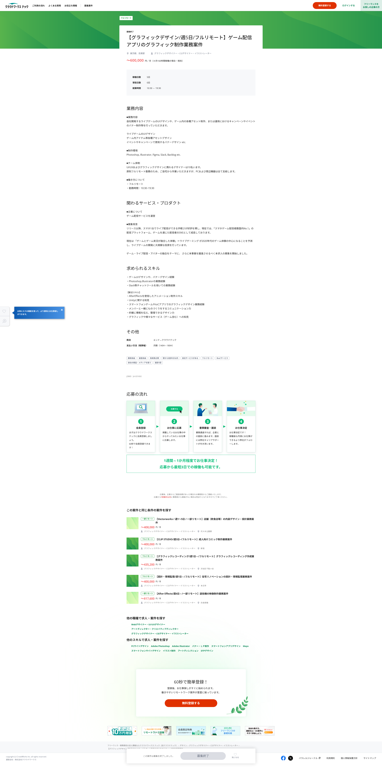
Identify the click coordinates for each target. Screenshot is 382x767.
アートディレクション (188, 650)
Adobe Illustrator (181, 646)
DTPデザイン (207, 650)
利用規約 (330, 758)
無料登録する (191, 703)
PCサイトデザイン (140, 646)
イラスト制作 (169, 650)
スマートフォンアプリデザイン (226, 646)
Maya (245, 646)
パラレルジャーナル (308, 758)
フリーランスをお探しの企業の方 (371, 6)
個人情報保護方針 (349, 758)
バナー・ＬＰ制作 (200, 646)
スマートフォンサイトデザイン (146, 650)
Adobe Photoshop (160, 646)
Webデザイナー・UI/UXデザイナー (148, 624)
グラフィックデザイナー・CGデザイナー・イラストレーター (159, 633)
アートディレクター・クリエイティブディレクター (154, 629)
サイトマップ (369, 758)
